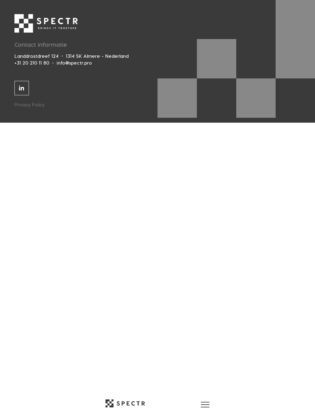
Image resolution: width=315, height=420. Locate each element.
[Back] (125, 403)
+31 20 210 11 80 (31, 62)
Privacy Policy (29, 104)
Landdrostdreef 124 (36, 56)
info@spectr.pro (74, 62)
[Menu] (205, 403)
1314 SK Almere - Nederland (97, 56)
